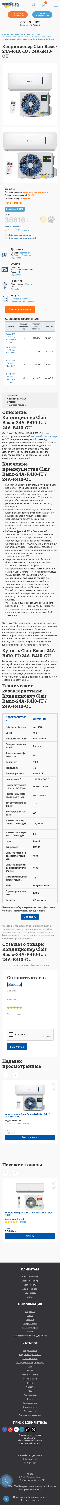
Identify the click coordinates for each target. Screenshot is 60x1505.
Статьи (30, 1297)
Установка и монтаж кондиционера (30, 1336)
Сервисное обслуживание (22, 301)
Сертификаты (30, 1285)
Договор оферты (30, 1500)
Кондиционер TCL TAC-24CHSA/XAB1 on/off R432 (29, 1213)
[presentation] (5, 1075)
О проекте (30, 1311)
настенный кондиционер (44, 436)
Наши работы (30, 1293)
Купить (30, 1235)
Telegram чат (31, 1459)
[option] (30, 155)
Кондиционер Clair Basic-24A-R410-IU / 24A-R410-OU (27, 1115)
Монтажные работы (19, 299)
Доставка (30, 1332)
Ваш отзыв (17, 1046)
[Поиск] (33, 5)
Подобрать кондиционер (18, 14)
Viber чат (31, 1463)
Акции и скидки (30, 1289)
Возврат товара (30, 1323)
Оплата (30, 1315)
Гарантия (30, 1319)
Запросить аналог (20, 309)
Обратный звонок (30, 1443)
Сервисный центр (30, 1281)
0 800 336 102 (30, 22)
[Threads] (33, 1429)
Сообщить (30, 917)
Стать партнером (30, 1328)
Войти (14, 984)
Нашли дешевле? (13, 226)
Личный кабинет (30, 1277)
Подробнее (16, 258)
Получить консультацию (42, 14)
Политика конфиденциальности (30, 1497)
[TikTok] (27, 1429)
